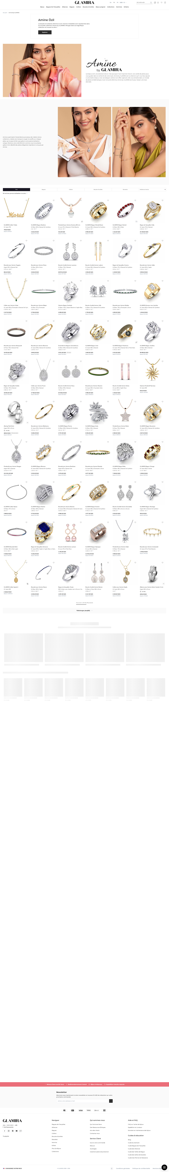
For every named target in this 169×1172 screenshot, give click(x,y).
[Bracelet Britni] (16, 532)
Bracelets (55, 1139)
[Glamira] (84, 2)
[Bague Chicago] (152, 452)
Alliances (54, 1127)
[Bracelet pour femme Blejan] (43, 291)
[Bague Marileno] (43, 210)
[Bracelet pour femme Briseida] (98, 452)
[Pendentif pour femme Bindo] (125, 411)
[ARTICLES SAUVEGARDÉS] (161, 2)
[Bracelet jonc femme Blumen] (71, 492)
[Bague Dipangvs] (98, 532)
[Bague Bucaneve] (152, 411)
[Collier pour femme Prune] (43, 371)
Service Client (95, 1139)
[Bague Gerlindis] (71, 291)
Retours (92, 1146)
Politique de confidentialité (141, 1168)
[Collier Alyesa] (16, 492)
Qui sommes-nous (97, 1120)
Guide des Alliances (134, 1149)
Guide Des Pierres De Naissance (138, 1158)
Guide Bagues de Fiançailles (136, 1146)
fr (114, 2)
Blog (20, 1131)
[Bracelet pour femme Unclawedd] (152, 532)
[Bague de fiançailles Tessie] (71, 572)
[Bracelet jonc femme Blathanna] (43, 411)
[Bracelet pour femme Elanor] (43, 572)
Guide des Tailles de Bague (136, 1152)
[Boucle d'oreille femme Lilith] (98, 291)
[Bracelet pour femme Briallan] (125, 291)
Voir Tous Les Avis (8, 1127)
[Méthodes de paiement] (84, 1110)
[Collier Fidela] (16, 210)
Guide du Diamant (133, 1143)
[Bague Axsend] (98, 492)
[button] (123, 2)
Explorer (45, 32)
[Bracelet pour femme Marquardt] (16, 331)
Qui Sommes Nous (96, 1124)
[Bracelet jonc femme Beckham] (71, 452)
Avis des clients (94, 1130)
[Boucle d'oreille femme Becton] (98, 572)
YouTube (16, 1131)
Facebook (4, 1131)
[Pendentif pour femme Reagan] (16, 452)
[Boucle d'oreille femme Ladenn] (98, 250)
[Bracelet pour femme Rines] (43, 250)
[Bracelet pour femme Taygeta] (16, 250)
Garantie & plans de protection (99, 1152)
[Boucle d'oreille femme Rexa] (71, 371)
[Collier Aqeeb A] (16, 572)
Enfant (54, 1145)
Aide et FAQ (133, 1120)
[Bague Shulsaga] (152, 492)
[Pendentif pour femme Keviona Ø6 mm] (71, 210)
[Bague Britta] (125, 452)
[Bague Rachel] (125, 210)
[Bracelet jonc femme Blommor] (43, 331)
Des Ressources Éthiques (97, 1127)
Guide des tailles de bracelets (137, 1155)
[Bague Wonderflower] (98, 210)
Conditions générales (123, 1168)
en (111, 2)
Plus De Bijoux (56, 1148)
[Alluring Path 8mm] (16, 411)
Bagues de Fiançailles (58, 1124)
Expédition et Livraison (135, 1127)
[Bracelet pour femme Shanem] (98, 371)
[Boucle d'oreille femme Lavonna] (71, 250)
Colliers (54, 1133)
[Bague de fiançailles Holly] (152, 210)
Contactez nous (95, 1133)
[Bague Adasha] (43, 492)
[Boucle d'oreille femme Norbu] (125, 371)
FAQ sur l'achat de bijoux (135, 1124)
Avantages (93, 1149)
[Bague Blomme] (43, 452)
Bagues (54, 1130)
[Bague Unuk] (98, 331)
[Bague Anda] (98, 411)
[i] (26, 193)
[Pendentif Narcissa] (152, 371)
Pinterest (12, 1131)
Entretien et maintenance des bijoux (139, 1130)
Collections (55, 1151)
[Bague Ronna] (71, 411)
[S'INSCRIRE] (111, 1101)
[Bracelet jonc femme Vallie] (152, 250)
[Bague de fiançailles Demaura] (43, 532)
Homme (54, 1142)
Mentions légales (158, 1168)
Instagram (8, 1131)
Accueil (5, 12)
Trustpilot (6, 1136)
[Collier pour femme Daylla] (125, 572)
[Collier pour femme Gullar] (16, 291)
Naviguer (55, 1120)
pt (117, 2)
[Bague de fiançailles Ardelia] (16, 371)
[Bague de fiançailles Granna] (125, 250)
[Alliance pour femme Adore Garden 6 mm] (152, 572)
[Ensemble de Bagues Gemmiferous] (71, 331)
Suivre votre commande (97, 1143)
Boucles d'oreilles (57, 1136)
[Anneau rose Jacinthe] (152, 291)
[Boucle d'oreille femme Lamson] (71, 532)
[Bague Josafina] (152, 331)
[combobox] (144, 2)
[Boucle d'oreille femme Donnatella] (125, 492)
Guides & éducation (136, 1136)
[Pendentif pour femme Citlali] (125, 532)
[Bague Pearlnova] (125, 331)
